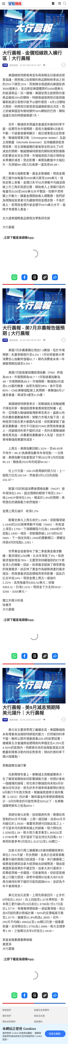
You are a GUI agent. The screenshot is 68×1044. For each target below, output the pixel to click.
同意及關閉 (54, 1033)
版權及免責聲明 (41, 1010)
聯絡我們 (6, 1010)
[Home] (15, 3)
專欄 (5, 65)
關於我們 (6, 1016)
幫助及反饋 (39, 1016)
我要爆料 (38, 1021)
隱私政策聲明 (8, 1021)
